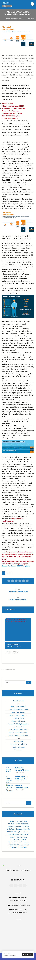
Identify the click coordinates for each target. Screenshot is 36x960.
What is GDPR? (7, 103)
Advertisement (18, 701)
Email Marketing (18, 718)
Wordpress (8, 573)
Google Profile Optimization (18, 724)
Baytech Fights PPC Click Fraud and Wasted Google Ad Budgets (18, 828)
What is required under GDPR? (13, 106)
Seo (18, 738)
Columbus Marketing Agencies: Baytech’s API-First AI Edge (18, 846)
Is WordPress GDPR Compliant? (13, 108)
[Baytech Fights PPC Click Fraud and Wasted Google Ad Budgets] (9, 779)
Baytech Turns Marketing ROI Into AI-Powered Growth (22, 770)
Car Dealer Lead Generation (18, 709)
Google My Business (18, 721)
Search (28, 682)
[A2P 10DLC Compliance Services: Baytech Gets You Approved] (9, 787)
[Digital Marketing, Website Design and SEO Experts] (7, 4)
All (7, 651)
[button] (32, 4)
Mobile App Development (18, 732)
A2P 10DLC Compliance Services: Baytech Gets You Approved (18, 833)
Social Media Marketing (18, 744)
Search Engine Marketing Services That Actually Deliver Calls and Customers (18, 839)
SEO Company (18, 741)
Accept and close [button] (27, 954)
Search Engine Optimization (18, 735)
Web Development (9, 653)
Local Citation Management (18, 729)
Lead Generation (18, 727)
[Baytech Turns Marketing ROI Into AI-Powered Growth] (9, 770)
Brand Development (14, 651)
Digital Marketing (18, 712)
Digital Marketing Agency (18, 715)
